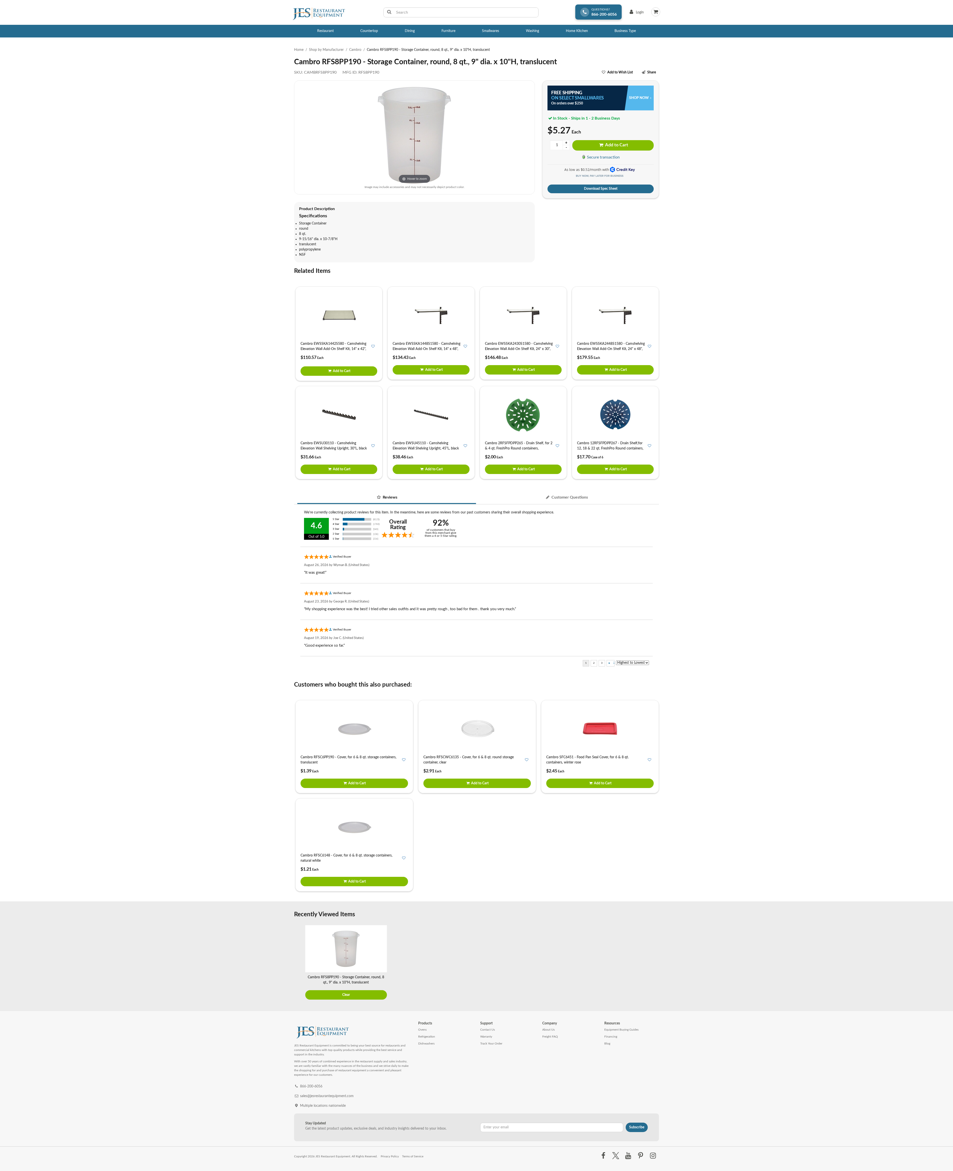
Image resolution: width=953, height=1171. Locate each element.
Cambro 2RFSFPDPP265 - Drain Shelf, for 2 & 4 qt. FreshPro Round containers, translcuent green (518, 448)
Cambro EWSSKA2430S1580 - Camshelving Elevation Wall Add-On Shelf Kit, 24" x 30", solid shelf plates (519, 349)
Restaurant (325, 31)
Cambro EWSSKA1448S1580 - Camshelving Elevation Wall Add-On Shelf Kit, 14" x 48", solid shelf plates (426, 349)
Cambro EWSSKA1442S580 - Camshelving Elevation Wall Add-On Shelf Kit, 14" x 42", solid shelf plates (333, 349)
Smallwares (490, 31)
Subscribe (636, 1127)
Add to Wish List (620, 72)
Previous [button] (299, 963)
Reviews (389, 497)
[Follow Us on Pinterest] (641, 1156)
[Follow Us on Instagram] (653, 1156)
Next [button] (654, 963)
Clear (346, 995)
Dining (410, 31)
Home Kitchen (577, 31)
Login (636, 13)
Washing (532, 31)
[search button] (389, 12)
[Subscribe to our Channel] (628, 1156)
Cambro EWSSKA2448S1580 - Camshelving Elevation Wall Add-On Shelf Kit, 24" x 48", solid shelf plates (611, 349)
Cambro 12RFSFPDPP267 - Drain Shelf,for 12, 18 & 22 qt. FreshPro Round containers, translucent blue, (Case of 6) (610, 448)
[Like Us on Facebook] (603, 1156)
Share (651, 72)
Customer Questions (569, 497)
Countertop (369, 31)
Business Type (625, 31)
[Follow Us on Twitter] (615, 1156)
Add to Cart (616, 145)
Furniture (448, 31)
